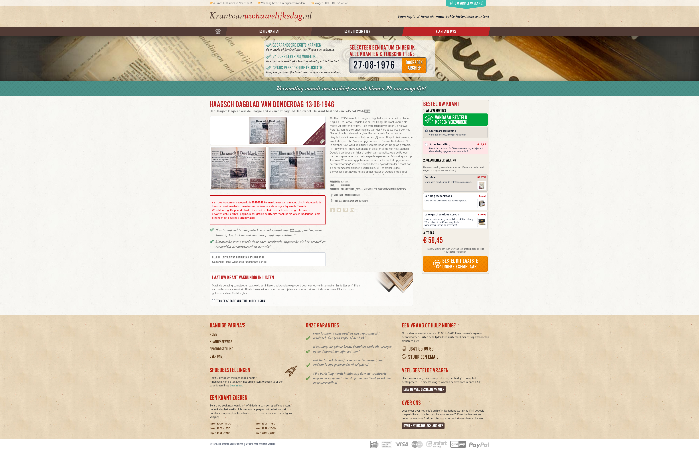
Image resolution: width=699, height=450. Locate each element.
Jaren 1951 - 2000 (265, 428)
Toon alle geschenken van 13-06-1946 (351, 201)
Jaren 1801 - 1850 (220, 428)
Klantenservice (221, 341)
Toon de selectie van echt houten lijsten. (241, 301)
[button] (238, 168)
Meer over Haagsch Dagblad (347, 195)
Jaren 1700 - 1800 (220, 423)
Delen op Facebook (332, 210)
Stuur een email (423, 357)
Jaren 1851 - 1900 (220, 433)
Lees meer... (237, 385)
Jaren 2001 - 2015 (265, 433)
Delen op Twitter (339, 210)
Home (213, 334)
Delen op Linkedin (352, 210)
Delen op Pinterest (345, 210)
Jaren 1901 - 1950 (265, 423)
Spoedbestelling (221, 349)
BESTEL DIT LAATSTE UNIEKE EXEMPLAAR (460, 264)
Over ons (216, 356)
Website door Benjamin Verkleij (261, 444)
